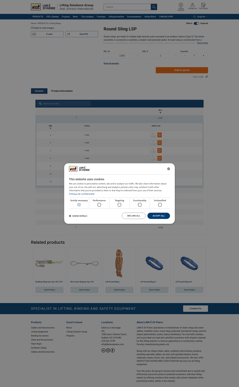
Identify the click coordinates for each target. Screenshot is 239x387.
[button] (78, 215)
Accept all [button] (159, 215)
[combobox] (168, 168)
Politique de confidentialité (81, 193)
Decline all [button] (133, 215)
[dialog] (119, 193)
